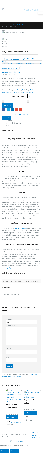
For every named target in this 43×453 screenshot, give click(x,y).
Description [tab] (10, 121)
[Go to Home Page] (3, 24)
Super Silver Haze (21, 228)
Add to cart (7, 105)
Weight (5, 94)
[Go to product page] (14, 393)
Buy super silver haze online (11, 92)
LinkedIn (12, 109)
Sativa (24, 90)
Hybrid (19, 90)
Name (8, 348)
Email (20, 109)
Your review (10, 326)
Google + (16, 109)
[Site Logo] (8, 13)
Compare (7, 117)
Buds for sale (34, 90)
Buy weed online (27, 92)
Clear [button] (29, 96)
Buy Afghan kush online (13, 268)
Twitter (8, 109)
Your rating (10, 319)
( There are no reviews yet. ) (11, 72)
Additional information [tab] (13, 123)
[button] (4, 5)
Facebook (3, 109)
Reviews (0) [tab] (9, 125)
